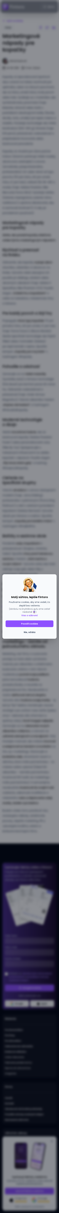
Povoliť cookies (29, 623)
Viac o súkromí (29, 615)
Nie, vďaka (29, 632)
